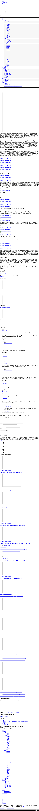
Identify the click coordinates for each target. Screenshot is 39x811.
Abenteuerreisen (3, 547)
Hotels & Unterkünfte (7, 792)
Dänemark (8, 756)
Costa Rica (8, 741)
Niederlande (8, 768)
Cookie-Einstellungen (10, 808)
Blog (3, 730)
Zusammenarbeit (4, 2)
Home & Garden (4, 793)
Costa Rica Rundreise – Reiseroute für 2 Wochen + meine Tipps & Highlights (13, 549)
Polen (7, 771)
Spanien (7, 776)
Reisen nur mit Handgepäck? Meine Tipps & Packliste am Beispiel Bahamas (13, 560)
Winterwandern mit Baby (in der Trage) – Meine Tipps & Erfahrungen (12, 696)
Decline (6, 808)
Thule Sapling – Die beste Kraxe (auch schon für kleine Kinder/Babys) (12, 676)
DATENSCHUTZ (23, 726)
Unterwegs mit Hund (7, 786)
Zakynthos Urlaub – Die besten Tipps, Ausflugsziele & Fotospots (11, 596)
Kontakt (3, 800)
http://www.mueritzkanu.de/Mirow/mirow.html (18, 396)
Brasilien (7, 739)
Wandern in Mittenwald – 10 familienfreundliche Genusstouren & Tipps (12, 660)
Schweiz (7, 774)
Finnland (7, 760)
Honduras (7, 742)
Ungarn (7, 777)
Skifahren (5, 789)
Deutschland (17, 88)
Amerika (5, 735)
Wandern (5, 782)
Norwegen (8, 769)
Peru (7, 747)
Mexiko (7, 745)
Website (1, 428)
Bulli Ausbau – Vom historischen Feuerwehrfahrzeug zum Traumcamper (13, 554)
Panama (7, 746)
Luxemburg (8, 766)
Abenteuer (2, 88)
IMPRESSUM (19, 726)
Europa (20, 88)
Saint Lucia (8, 748)
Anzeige (1, 505)
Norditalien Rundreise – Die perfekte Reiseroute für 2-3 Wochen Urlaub (12, 490)
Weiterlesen (2, 440)
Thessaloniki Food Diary (3, 273)
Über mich (4, 794)
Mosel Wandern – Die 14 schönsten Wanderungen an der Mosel (11, 472)
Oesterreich (8, 770)
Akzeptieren (2, 808)
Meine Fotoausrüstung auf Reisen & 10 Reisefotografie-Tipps (10, 578)
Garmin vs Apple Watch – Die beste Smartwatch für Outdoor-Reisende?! (12, 525)
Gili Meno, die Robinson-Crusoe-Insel (5, 307)
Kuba (7, 744)
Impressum (3, 3)
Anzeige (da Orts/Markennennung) (9, 88)
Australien (6, 778)
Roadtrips (6, 787)
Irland (7, 763)
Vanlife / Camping (7, 783)
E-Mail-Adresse (3, 426)
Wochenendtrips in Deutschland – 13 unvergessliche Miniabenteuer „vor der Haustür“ (15, 543)
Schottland (8, 773)
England (7, 758)
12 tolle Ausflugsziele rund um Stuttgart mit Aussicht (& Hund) (11, 507)
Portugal (7, 772)
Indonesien (8, 751)
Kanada (7, 743)
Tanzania (7, 734)
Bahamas (7, 737)
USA (7, 749)
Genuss (3, 723)
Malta (7, 767)
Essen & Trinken (6, 791)
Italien (7, 765)
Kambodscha (8, 753)
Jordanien (8, 752)
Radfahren (23, 88)
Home (3, 1)
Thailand (7, 754)
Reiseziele (4, 731)
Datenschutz (4, 803)
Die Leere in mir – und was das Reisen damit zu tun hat (13, 797)
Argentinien (8, 736)
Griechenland (8, 762)
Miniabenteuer (6, 781)
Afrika (5, 732)
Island (7, 764)
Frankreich (8, 761)
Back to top (2, 727)
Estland (7, 759)
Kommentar (2, 423)
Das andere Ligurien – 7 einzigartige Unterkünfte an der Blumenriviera (12, 613)
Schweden (8, 775)
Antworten (5, 341)
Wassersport (6, 788)
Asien (5, 750)
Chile (7, 740)
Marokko (7, 733)
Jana (1, 269)
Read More (2, 276)
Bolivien (7, 738)
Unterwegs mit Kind (7, 785)
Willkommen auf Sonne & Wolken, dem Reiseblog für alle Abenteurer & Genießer (15, 721)
